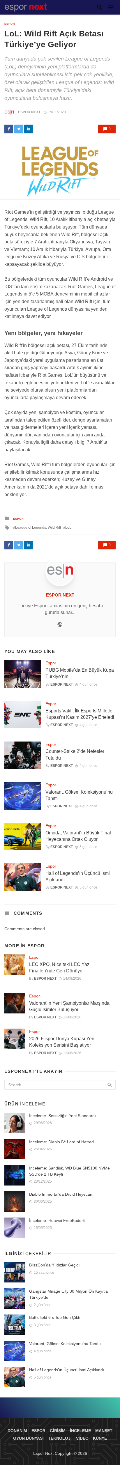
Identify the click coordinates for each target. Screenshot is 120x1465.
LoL (68, 528)
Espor (9, 23)
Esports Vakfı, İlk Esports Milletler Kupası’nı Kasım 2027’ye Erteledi (79, 714)
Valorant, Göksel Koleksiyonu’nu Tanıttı (79, 795)
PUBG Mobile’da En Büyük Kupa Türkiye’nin (79, 673)
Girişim (58, 1430)
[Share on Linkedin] (28, 129)
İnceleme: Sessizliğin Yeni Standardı (62, 1115)
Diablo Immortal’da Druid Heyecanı (61, 1194)
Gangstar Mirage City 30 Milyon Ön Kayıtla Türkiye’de (68, 1294)
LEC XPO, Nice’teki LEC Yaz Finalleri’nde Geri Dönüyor (59, 967)
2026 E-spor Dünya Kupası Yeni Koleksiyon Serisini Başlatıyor (62, 1042)
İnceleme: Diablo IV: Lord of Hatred (61, 1142)
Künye (100, 1438)
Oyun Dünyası (28, 1438)
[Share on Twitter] (18, 129)
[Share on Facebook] (8, 129)
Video (82, 1438)
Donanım (17, 1430)
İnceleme (80, 1430)
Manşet (103, 1430)
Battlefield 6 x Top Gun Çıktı (54, 1317)
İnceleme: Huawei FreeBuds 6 (57, 1220)
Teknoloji (60, 1438)
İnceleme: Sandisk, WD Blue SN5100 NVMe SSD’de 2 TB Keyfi (69, 1171)
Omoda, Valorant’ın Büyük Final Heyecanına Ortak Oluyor (78, 836)
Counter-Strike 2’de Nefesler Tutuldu (74, 754)
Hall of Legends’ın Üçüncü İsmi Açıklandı (77, 876)
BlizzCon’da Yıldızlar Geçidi (54, 1265)
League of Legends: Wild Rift (38, 528)
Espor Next (29, 112)
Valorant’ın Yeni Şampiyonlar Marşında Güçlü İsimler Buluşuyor (69, 1006)
